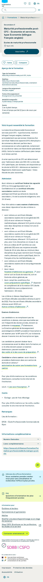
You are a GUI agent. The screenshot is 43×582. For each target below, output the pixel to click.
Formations (12, 17)
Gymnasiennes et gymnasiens (14, 512)
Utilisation (18, 572)
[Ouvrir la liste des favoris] (25, 3)
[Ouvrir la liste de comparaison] (30, 3)
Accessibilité (7, 572)
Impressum (6, 568)
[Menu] (39, 10)
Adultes (5, 515)
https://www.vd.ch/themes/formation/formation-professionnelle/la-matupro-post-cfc (21, 451)
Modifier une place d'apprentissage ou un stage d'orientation (21, 520)
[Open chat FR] (37, 465)
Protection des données (22, 568)
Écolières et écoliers (10, 508)
